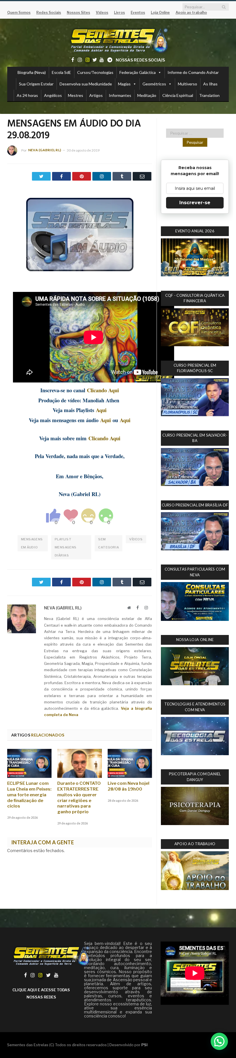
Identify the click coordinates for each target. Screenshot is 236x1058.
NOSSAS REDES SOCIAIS (140, 60)
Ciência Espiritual (177, 95)
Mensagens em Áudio (32, 543)
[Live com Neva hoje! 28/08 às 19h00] (130, 763)
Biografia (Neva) (32, 72)
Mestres (75, 95)
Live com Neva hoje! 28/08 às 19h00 (128, 786)
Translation (209, 95)
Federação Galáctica (137, 72)
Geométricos (154, 83)
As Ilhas (210, 83)
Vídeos (135, 539)
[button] (219, 1041)
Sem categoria (108, 543)
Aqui (101, 410)
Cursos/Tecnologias (95, 72)
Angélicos (53, 95)
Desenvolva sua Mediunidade (86, 83)
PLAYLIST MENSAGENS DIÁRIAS (66, 547)
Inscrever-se (194, 202)
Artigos (96, 95)
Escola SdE (61, 72)
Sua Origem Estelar (36, 83)
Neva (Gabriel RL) (44, 150)
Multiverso (187, 83)
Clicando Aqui (103, 390)
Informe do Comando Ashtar (193, 72)
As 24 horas (27, 95)
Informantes (120, 95)
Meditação (146, 95)
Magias (124, 83)
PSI (144, 1044)
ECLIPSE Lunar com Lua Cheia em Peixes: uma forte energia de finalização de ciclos (29, 795)
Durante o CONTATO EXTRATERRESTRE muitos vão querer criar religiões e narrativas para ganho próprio (79, 798)
